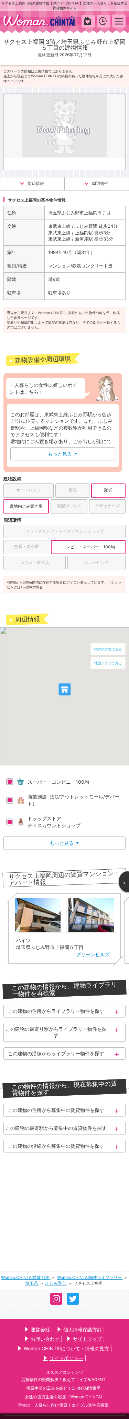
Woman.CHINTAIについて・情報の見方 (66, 1348)
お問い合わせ (45, 1339)
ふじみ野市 (56, 1283)
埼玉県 (32, 1283)
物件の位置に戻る (108, 649)
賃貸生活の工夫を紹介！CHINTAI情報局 (63, 1388)
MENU (119, 21)
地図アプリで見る (108, 663)
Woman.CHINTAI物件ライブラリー (90, 1277)
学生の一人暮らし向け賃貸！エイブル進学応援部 (63, 1405)
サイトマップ (87, 1339)
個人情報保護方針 (82, 1329)
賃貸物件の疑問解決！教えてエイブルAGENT (63, 1379)
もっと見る (62, 454)
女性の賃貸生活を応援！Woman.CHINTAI (63, 1396)
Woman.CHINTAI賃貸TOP (26, 1277)
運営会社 (40, 1329)
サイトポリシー (66, 1358)
